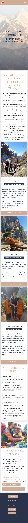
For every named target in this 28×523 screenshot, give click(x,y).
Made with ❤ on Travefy (18, 518)
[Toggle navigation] (25, 2)
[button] (12, 500)
